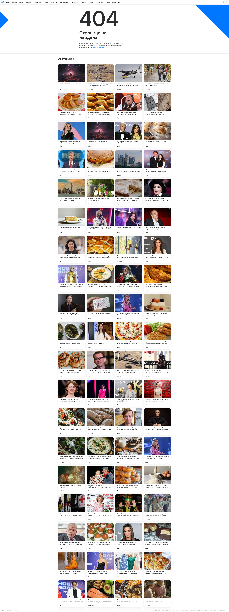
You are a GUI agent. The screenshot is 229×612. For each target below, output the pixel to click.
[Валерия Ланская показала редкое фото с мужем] (100, 335)
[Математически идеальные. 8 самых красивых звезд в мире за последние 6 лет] (71, 393)
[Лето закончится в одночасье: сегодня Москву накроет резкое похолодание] (128, 163)
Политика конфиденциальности (187, 610)
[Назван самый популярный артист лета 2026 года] (128, 393)
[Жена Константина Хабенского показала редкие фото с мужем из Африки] (100, 364)
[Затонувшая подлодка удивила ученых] (71, 479)
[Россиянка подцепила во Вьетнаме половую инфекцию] (128, 249)
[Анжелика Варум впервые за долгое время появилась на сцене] (100, 393)
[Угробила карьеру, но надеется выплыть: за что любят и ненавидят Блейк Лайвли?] (71, 565)
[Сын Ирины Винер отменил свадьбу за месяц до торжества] (157, 192)
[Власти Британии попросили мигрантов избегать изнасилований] (71, 192)
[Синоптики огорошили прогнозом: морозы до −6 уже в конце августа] (157, 364)
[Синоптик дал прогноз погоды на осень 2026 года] (157, 77)
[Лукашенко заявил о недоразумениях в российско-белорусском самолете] (128, 77)
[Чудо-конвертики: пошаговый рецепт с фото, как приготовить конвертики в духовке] (100, 106)
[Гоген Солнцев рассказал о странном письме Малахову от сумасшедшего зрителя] (128, 507)
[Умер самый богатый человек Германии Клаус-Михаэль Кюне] (71, 536)
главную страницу (99, 47)
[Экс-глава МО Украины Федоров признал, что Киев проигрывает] (157, 421)
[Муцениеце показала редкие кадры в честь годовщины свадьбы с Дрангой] (128, 536)
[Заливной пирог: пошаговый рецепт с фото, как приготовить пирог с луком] (100, 163)
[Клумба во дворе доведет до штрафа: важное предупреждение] (100, 192)
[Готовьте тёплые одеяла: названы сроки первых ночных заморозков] (71, 450)
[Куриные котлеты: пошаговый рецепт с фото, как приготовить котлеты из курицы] (157, 335)
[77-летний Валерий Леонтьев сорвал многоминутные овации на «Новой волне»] (128, 278)
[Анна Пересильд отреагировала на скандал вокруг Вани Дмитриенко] (157, 393)
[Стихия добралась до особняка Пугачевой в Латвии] (128, 307)
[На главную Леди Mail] (7, 2)
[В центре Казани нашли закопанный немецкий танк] (157, 106)
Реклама (17, 610)
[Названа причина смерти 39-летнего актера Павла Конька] (71, 307)
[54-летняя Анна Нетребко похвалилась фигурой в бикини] (71, 249)
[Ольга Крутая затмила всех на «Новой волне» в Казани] (128, 135)
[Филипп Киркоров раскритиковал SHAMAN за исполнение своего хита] (71, 278)
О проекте (158, 610)
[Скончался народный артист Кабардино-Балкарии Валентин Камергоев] (100, 479)
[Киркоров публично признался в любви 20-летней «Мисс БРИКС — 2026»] (100, 221)
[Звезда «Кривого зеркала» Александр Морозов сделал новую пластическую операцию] (128, 106)
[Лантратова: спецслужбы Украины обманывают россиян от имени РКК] (71, 507)
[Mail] (2, 2)
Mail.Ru (4, 610)
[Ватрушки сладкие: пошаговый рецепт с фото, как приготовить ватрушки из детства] (71, 364)
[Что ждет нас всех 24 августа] (100, 135)
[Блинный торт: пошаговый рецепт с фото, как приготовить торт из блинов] (157, 536)
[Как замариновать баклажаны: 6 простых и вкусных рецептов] (71, 335)
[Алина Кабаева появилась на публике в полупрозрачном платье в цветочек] (71, 135)
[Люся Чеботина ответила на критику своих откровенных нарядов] (100, 565)
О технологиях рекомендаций (170, 610)
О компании (10, 610)
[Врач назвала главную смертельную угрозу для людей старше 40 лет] (100, 593)
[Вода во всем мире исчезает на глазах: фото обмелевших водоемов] (128, 364)
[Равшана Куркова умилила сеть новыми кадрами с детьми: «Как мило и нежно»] (157, 249)
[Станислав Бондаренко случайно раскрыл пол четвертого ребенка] (71, 593)
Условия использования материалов (206, 610)
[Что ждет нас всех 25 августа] (71, 77)
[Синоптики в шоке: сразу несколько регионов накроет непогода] (157, 507)
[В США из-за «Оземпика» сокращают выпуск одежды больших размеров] (128, 565)
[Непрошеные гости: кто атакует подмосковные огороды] (157, 593)
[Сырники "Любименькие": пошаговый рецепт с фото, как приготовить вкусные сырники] (71, 106)
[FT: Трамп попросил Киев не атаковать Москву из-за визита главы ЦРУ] (71, 163)
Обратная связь (221, 610)
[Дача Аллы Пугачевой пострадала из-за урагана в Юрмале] (157, 450)
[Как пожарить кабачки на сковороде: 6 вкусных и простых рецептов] (100, 278)
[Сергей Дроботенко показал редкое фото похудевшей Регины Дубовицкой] (100, 507)
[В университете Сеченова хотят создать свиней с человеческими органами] (100, 421)
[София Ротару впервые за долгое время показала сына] (128, 221)
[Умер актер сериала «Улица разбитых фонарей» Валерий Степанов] (128, 421)
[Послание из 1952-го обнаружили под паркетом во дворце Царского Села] (100, 77)
